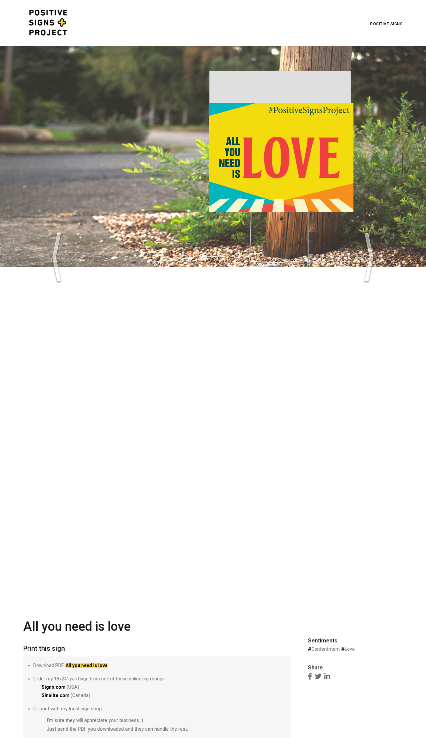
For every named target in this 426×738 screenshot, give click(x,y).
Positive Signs (386, 24)
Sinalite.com (56, 701)
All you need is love (86, 671)
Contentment (326, 654)
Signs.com (54, 692)
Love (350, 654)
